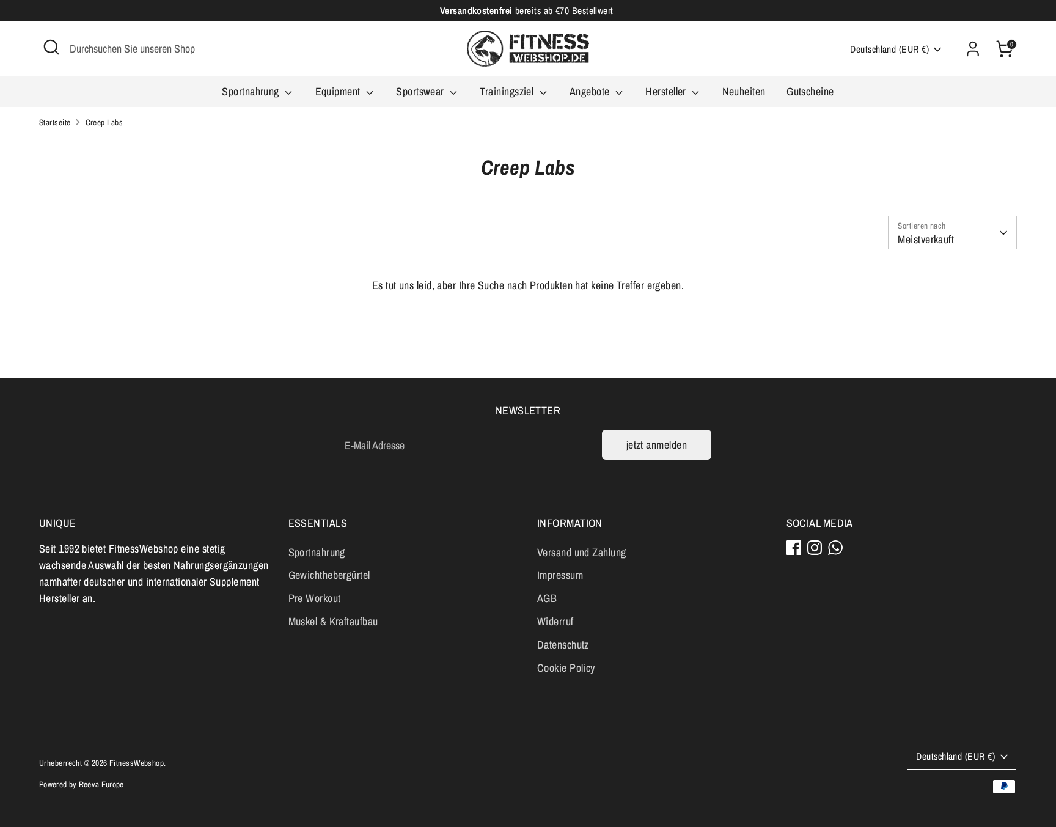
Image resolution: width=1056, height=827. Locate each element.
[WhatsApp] (835, 547)
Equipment (339, 91)
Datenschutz (563, 644)
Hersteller (667, 91)
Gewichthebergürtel (329, 575)
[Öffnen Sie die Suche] (51, 47)
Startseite (55, 122)
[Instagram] (814, 547)
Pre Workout (314, 598)
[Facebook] (794, 547)
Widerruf (555, 621)
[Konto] (973, 49)
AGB (547, 598)
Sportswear (421, 91)
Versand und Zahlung (581, 552)
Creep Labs (104, 122)
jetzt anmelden (656, 444)
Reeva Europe (101, 784)
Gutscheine (810, 91)
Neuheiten (744, 91)
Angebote (591, 91)
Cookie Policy (566, 667)
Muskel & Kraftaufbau (333, 621)
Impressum (560, 575)
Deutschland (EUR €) (889, 49)
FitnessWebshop (136, 762)
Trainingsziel (508, 91)
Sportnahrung (252, 91)
